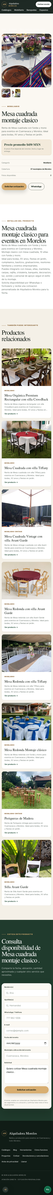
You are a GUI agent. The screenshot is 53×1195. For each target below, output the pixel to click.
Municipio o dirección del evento (17, 1050)
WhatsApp (36, 186)
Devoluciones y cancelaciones (36, 1156)
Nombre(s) (8, 987)
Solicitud (8, 1063)
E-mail (7, 1025)
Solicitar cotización (14, 186)
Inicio (4, 29)
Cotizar (16, 1156)
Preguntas (6, 1156)
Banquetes (32, 10)
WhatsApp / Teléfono (13, 1012)
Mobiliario (19, 10)
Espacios (44, 10)
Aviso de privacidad (10, 1162)
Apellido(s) (9, 1000)
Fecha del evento (11, 1037)
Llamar (24, 1162)
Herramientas (26, 1150)
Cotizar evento (43, 4)
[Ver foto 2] (16, 93)
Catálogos (6, 10)
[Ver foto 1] (6, 93)
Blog (15, 1150)
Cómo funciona (41, 1150)
